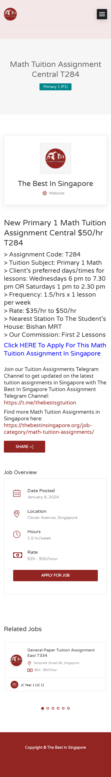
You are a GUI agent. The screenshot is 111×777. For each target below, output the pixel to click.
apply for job (55, 575)
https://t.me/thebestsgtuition (40, 403)
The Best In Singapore (55, 183)
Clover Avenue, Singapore (52, 517)
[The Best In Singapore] (10, 14)
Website (57, 193)
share (22, 447)
